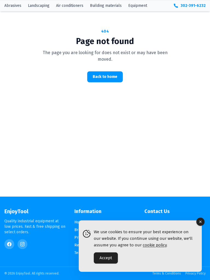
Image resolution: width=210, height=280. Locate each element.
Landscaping (38, 5)
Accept (106, 257)
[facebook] (9, 244)
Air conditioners (69, 5)
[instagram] (22, 244)
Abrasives (12, 5)
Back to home (105, 76)
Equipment (137, 5)
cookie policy (155, 245)
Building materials (106, 5)
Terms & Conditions (166, 273)
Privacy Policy (195, 273)
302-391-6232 (193, 5)
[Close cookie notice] (200, 222)
